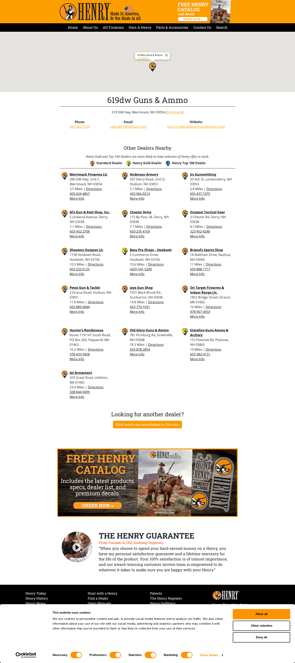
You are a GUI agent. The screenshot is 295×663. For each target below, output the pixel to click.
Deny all (261, 637)
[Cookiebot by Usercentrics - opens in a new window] (26, 655)
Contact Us (202, 27)
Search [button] (221, 27)
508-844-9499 (80, 392)
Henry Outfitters (162, 603)
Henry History (36, 598)
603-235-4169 (140, 231)
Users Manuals (99, 603)
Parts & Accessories (172, 27)
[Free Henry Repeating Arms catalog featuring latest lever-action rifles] (205, 11)
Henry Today (35, 593)
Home (73, 27)
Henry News (35, 603)
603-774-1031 (140, 307)
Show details (209, 655)
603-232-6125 (80, 269)
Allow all (261, 614)
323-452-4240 (200, 231)
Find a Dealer (98, 598)
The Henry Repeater (166, 598)
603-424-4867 (80, 193)
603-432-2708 (80, 231)
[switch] (115, 655)
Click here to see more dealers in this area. (147, 424)
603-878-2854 (140, 349)
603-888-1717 (200, 269)
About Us (90, 27)
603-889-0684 (80, 307)
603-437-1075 (200, 193)
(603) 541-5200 (141, 269)
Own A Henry (140, 27)
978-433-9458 (80, 354)
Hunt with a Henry (102, 593)
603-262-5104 (80, 126)
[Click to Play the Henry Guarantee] (77, 547)
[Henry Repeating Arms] (100, 11)
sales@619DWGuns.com (128, 126)
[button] (153, 67)
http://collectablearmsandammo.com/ (196, 126)
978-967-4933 (200, 312)
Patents (156, 593)
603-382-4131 (200, 354)
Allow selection (261, 625)
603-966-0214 (140, 193)
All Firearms (113, 27)
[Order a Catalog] (147, 482)
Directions (143, 58)
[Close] (167, 55)
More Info (77, 198)
